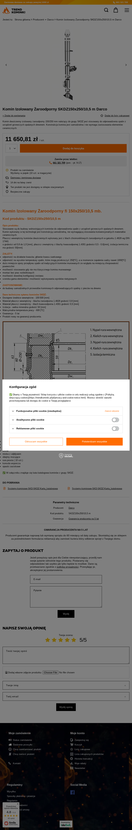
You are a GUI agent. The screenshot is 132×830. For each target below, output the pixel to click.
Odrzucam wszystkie (36, 441)
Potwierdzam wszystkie (94, 441)
